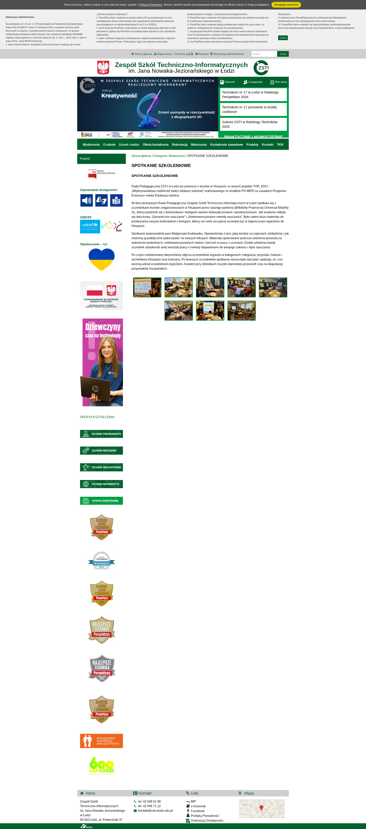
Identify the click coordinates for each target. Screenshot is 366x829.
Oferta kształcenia (156, 144)
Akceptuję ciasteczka (286, 4)
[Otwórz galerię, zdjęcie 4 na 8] (241, 287)
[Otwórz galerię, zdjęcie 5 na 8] (273, 287)
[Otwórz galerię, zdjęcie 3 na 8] (210, 287)
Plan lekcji (280, 81)
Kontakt (267, 144)
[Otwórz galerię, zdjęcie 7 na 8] (210, 310)
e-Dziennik (198, 806)
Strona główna (143, 53)
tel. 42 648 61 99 (149, 801)
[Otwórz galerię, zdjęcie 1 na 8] (147, 287)
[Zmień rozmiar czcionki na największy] (191, 53)
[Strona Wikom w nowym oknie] (86, 826)
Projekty (252, 144)
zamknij (283, 38)
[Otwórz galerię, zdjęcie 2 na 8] (179, 287)
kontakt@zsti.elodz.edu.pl (155, 810)
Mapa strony (164, 53)
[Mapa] (262, 808)
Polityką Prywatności (150, 4)
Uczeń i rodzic (129, 144)
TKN (280, 144)
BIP (193, 801)
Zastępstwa (255, 81)
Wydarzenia (91, 144)
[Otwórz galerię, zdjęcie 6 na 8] (179, 310)
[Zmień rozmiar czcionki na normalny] (187, 53)
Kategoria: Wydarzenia (169, 155)
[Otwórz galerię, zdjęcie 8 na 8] (241, 310)
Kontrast (203, 53)
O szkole (109, 144)
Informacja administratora (228, 53)
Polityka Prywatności (204, 815)
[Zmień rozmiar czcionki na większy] (189, 53)
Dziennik (229, 81)
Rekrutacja (180, 144)
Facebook (197, 811)
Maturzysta (199, 144)
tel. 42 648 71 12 (149, 806)
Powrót (85, 158)
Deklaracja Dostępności (206, 820)
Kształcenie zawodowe (226, 144)
